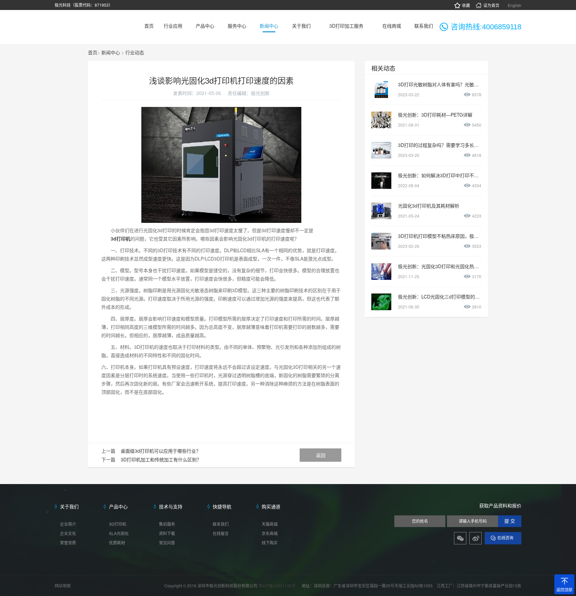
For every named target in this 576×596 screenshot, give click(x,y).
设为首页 (491, 5)
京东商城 (270, 533)
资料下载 (167, 533)
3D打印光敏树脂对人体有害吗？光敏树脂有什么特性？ (454, 84)
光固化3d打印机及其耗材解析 (428, 205)
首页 (92, 52)
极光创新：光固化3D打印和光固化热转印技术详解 (450, 266)
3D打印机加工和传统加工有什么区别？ (161, 459)
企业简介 (68, 524)
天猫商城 (270, 524)
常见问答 (167, 542)
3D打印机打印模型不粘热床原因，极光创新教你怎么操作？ (459, 236)
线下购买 (270, 542)
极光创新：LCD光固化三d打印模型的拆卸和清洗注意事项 (457, 296)
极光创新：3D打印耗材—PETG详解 (435, 114)
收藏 (466, 5)
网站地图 (63, 585)
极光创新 (260, 93)
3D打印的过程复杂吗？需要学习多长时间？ (443, 145)
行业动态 (134, 52)
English (514, 5)
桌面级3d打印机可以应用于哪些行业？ (161, 450)
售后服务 (167, 524)
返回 (320, 455)
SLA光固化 (119, 533)
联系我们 (221, 524)
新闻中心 (110, 52)
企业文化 (68, 533)
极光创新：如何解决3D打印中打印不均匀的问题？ (450, 175)
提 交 (509, 521)
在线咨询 (505, 538)
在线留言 (221, 533)
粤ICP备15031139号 (277, 585)
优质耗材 (117, 542)
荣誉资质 (68, 542)
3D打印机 (117, 524)
